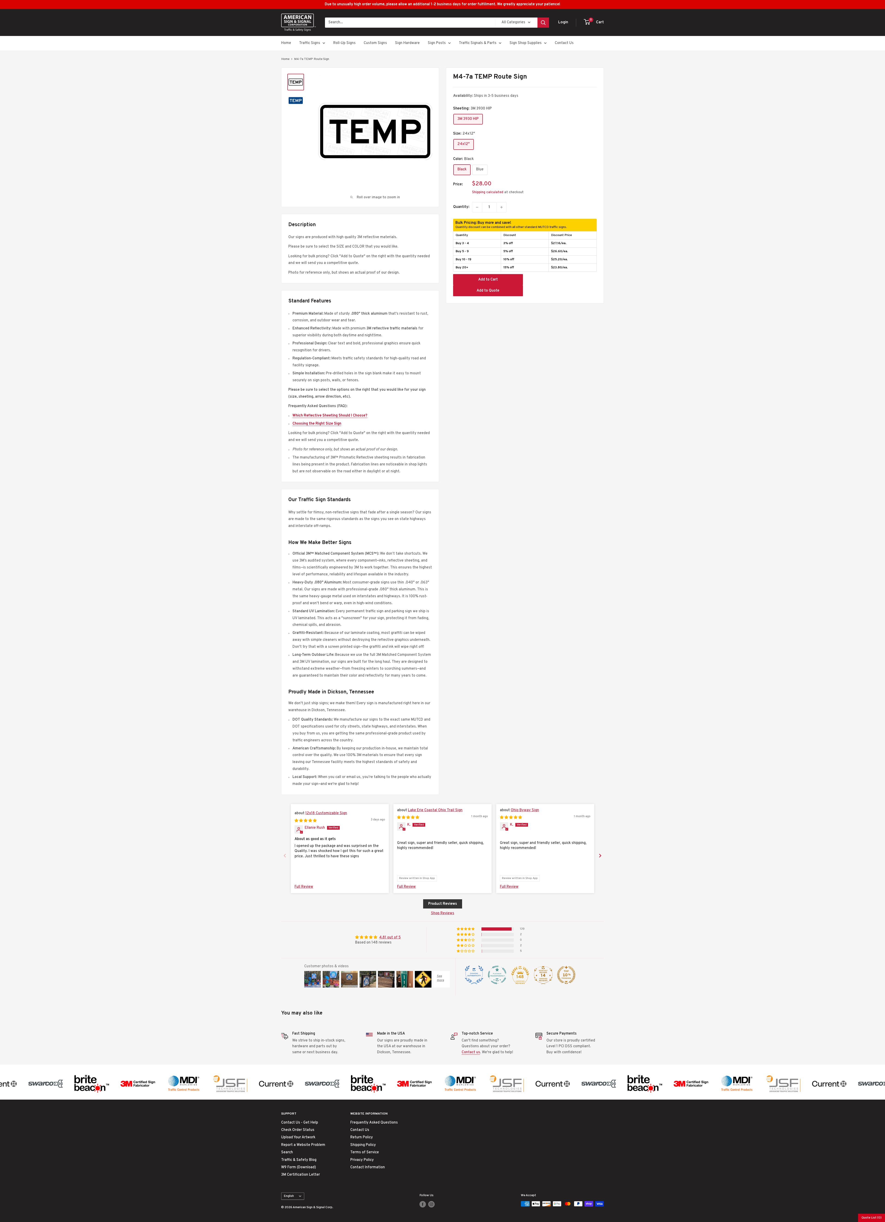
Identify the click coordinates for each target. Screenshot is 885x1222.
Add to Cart (488, 279)
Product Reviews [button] (442, 904)
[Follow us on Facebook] (422, 1204)
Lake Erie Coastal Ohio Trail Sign (435, 810)
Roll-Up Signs (344, 43)
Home (286, 43)
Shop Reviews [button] (442, 913)
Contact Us (564, 43)
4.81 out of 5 (390, 937)
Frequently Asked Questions (374, 1122)
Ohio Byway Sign (525, 810)
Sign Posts (437, 43)
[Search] (543, 23)
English (289, 1196)
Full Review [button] (304, 887)
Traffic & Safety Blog (298, 1160)
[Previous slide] (285, 855)
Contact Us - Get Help (299, 1122)
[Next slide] (600, 855)
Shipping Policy (363, 1145)
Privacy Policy (362, 1160)
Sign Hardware (407, 43)
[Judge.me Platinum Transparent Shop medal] (497, 975)
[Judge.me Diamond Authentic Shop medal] (474, 975)
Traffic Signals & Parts (477, 43)
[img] (306, 821)
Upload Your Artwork (298, 1137)
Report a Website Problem (303, 1145)
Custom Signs (375, 43)
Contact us (471, 1052)
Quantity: (461, 207)
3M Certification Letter (300, 1174)
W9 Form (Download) (298, 1167)
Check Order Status (297, 1130)
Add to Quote (488, 290)
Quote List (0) (871, 1218)
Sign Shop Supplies (526, 43)
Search (287, 1152)
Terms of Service (364, 1152)
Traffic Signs (309, 43)
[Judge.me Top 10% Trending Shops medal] (566, 975)
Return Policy (361, 1137)
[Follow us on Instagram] (431, 1204)
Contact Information (367, 1167)
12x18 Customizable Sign (326, 813)
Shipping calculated (487, 192)
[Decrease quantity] (477, 207)
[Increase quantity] (501, 207)
